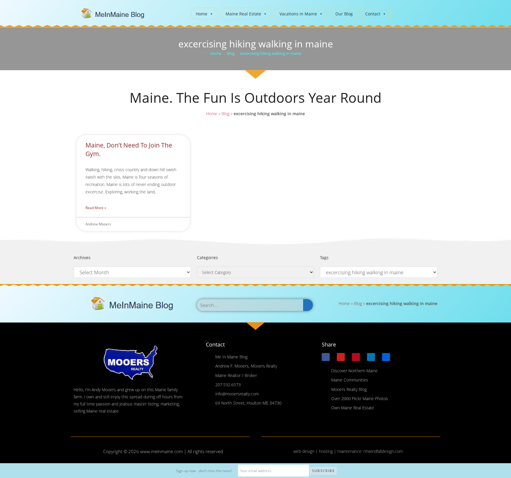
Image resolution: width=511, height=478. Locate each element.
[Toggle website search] (400, 13)
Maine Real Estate (243, 14)
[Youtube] (341, 357)
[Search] (308, 305)
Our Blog (344, 14)
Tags (324, 257)
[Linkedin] (371, 357)
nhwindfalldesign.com (383, 451)
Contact (372, 14)
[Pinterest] (356, 357)
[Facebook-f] (326, 357)
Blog (225, 113)
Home (201, 14)
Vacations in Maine (298, 14)
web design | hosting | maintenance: (328, 451)
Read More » (95, 207)
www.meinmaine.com (161, 451)
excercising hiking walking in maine (270, 53)
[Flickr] (386, 357)
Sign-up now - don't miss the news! (204, 470)
